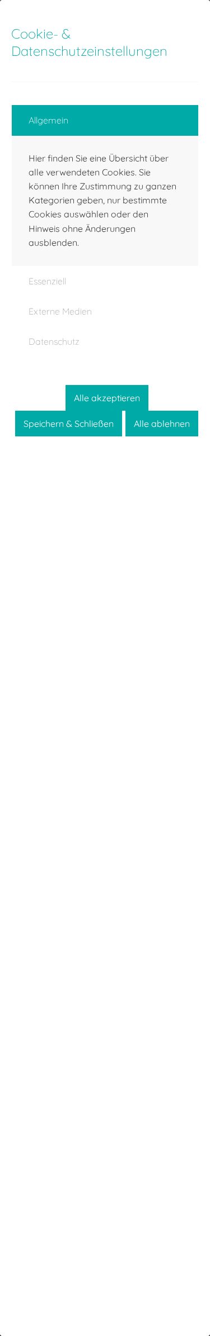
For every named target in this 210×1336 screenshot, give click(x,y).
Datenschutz (54, 341)
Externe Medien (60, 311)
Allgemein (48, 120)
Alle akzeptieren (107, 397)
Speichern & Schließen (69, 423)
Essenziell (47, 281)
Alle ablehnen (162, 423)
